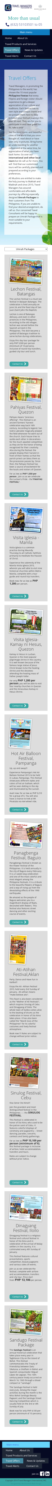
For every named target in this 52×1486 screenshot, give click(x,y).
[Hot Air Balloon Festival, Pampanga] (26, 733)
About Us (22, 38)
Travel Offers (12, 50)
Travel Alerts (11, 56)
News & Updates (34, 50)
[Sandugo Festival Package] (26, 1322)
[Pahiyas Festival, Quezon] (26, 389)
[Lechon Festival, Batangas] (26, 271)
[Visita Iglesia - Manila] (26, 519)
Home (8, 38)
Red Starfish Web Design (31, 1483)
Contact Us (30, 56)
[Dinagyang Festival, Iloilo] (26, 1207)
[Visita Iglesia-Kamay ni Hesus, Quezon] (26, 621)
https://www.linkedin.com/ (47, 1473)
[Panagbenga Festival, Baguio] (26, 835)
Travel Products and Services (20, 44)
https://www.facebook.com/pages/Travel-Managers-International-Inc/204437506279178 (42, 1473)
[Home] (26, 7)
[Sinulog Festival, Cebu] (26, 1072)
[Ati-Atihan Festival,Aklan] (26, 949)
